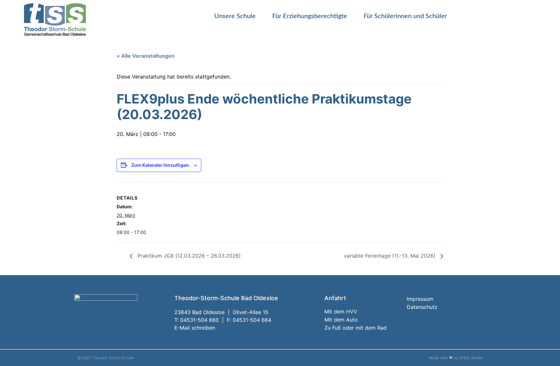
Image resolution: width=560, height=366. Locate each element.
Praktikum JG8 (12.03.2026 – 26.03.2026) (188, 255)
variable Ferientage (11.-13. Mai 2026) (390, 255)
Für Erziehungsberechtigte (309, 16)
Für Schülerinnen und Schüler (405, 16)
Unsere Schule (235, 16)
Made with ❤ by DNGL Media (456, 357)
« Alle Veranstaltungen (146, 56)
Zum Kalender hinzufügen (160, 165)
